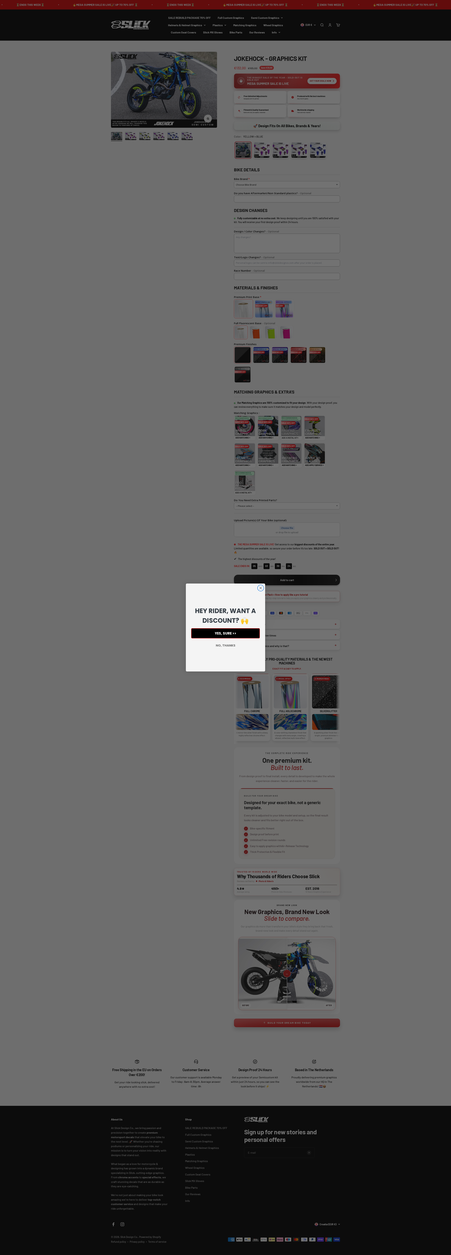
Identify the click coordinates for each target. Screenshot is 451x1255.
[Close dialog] (261, 588)
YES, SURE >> (225, 633)
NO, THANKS (225, 645)
